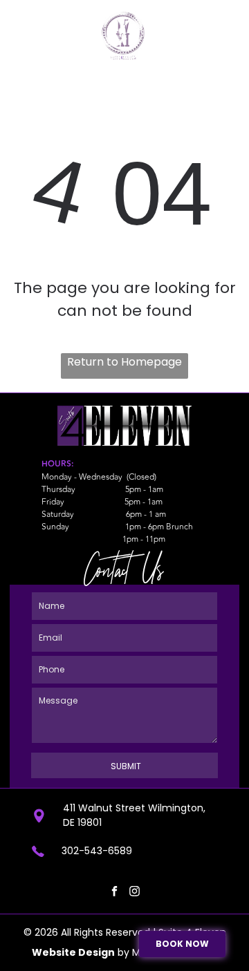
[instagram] (134, 893)
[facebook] (114, 893)
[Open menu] (222, 29)
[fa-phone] (26, 36)
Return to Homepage (124, 362)
